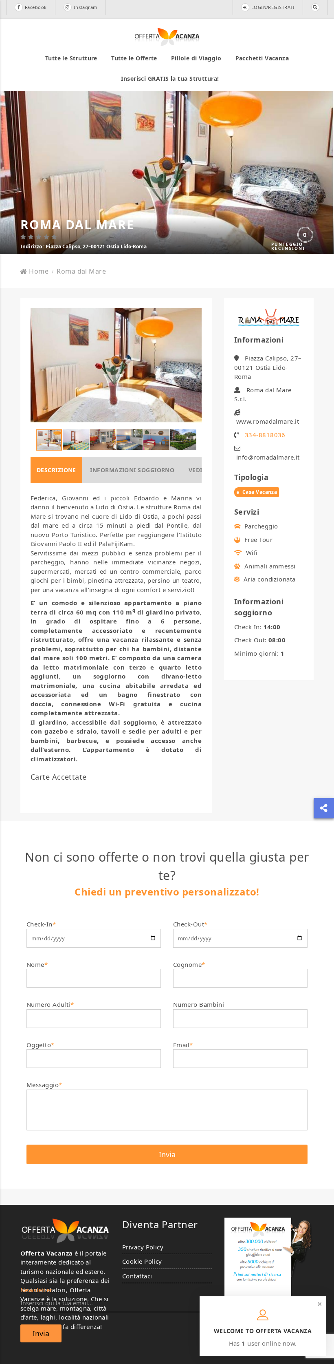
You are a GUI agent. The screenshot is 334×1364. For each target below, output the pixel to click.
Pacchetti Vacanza (262, 58)
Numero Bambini (198, 1004)
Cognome (189, 964)
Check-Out (190, 924)
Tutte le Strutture (71, 58)
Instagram (85, 7)
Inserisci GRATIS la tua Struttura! (170, 78)
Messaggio (44, 1085)
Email (183, 1045)
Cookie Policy (142, 1261)
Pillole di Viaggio (196, 58)
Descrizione (56, 470)
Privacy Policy (142, 1247)
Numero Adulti (50, 1004)
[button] (194, 365)
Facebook (36, 7)
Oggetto (40, 1045)
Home (38, 271)
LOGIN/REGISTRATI (272, 7)
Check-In (41, 924)
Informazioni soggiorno (132, 470)
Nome (37, 964)
